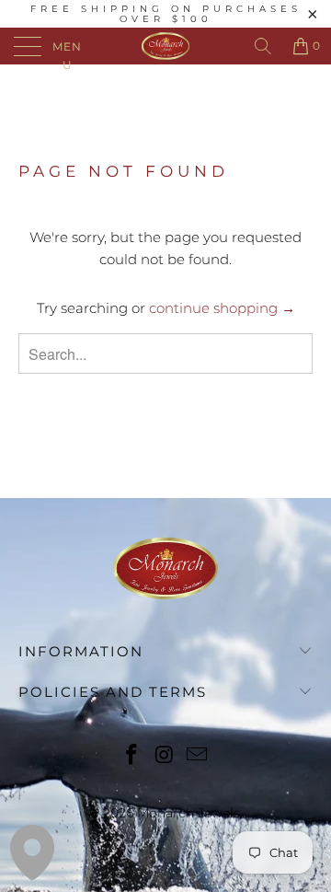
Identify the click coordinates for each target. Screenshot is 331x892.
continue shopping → (222, 308)
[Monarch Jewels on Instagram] (164, 756)
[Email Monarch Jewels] (197, 756)
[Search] (262, 46)
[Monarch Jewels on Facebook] (131, 756)
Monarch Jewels (188, 813)
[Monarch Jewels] (165, 46)
